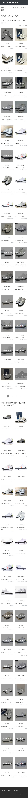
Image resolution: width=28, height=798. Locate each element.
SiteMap (4, 790)
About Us (9, 790)
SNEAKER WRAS (14, 794)
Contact (16, 790)
